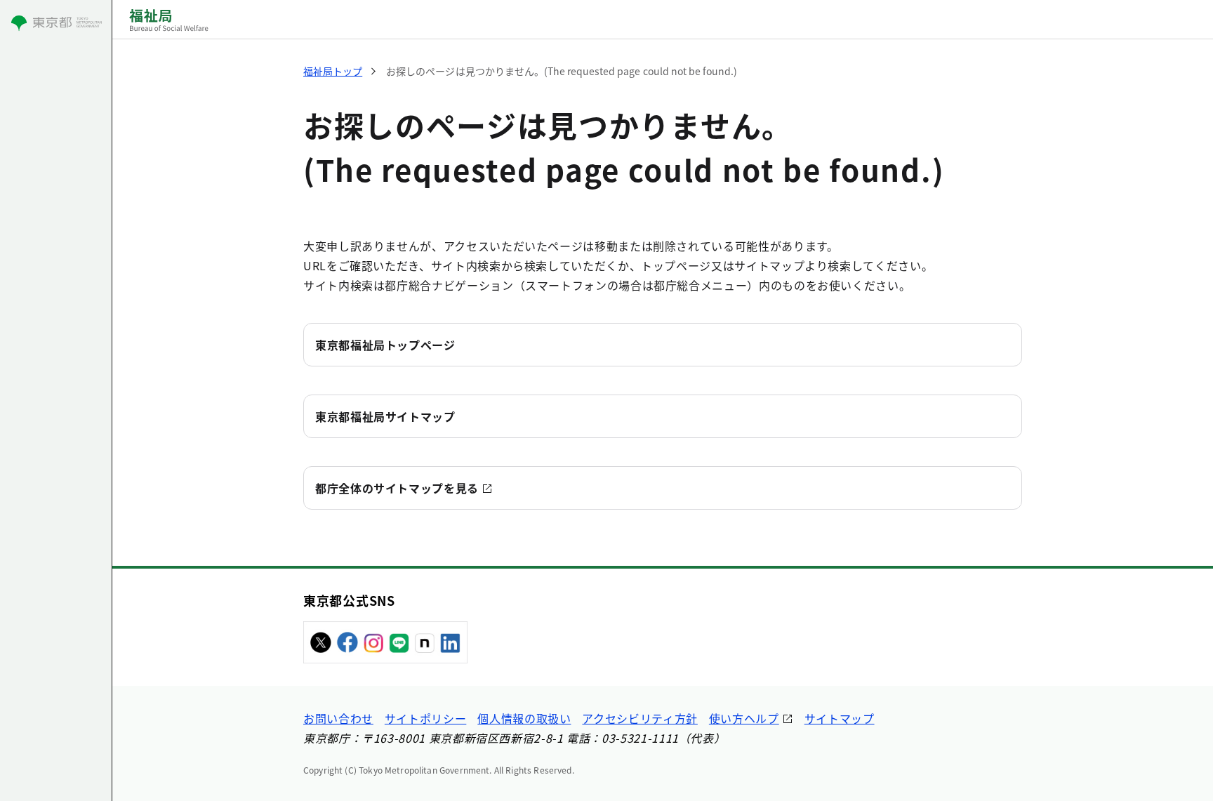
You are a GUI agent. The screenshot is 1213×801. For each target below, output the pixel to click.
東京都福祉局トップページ (385, 344)
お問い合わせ (338, 718)
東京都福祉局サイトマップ (385, 416)
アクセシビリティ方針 (639, 718)
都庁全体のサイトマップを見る (397, 487)
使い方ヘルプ (744, 718)
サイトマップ (839, 718)
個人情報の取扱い (524, 718)
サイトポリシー (425, 718)
